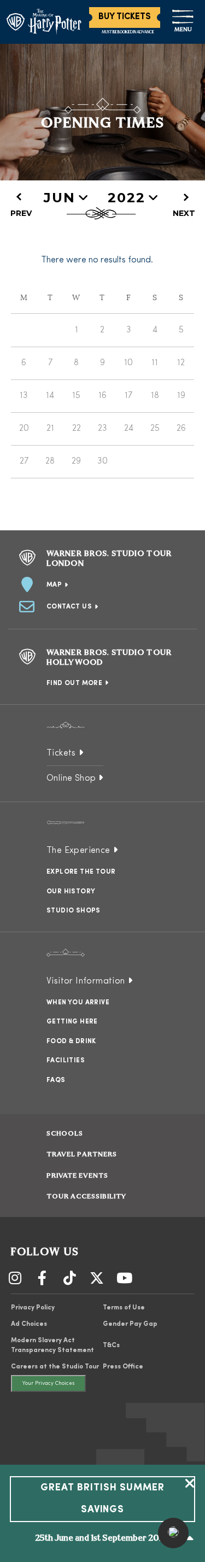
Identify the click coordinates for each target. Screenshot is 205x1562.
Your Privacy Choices (48, 1383)
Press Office (123, 1367)
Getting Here (72, 1022)
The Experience (78, 850)
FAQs (56, 1080)
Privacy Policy (33, 1307)
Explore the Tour (80, 872)
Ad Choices (29, 1324)
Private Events (77, 1176)
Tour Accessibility (86, 1197)
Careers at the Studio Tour (55, 1367)
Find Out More (74, 683)
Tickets (61, 753)
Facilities (65, 1060)
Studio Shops (73, 911)
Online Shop (71, 778)
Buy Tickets (124, 17)
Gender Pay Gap (130, 1324)
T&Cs (111, 1345)
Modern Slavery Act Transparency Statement (52, 1345)
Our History (70, 891)
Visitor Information (85, 981)
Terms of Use (124, 1307)
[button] (173, 1533)
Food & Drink (71, 1041)
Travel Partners (81, 1154)
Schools (64, 1134)
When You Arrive (77, 1002)
